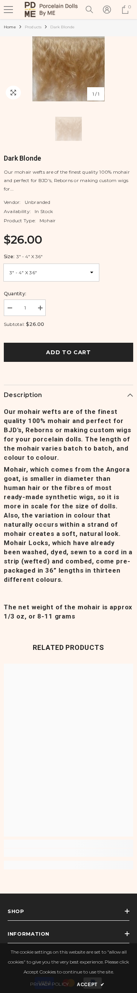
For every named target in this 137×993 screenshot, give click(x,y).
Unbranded (37, 202)
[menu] (8, 9)
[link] (68, 852)
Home (10, 26)
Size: (23, 256)
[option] (68, 68)
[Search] (89, 9)
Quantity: (15, 293)
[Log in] (107, 10)
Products (33, 26)
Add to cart (68, 352)
